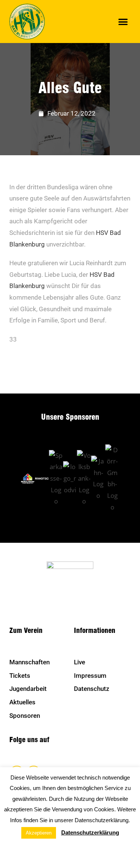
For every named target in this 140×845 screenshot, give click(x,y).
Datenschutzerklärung (90, 832)
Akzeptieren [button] (39, 833)
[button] (123, 21)
